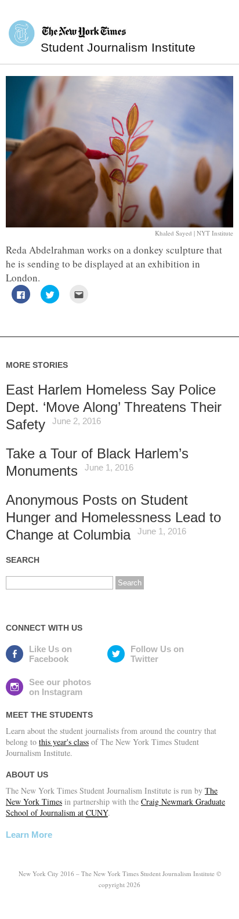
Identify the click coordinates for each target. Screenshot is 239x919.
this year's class (64, 741)
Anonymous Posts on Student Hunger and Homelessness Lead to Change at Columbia (113, 517)
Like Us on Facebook (50, 654)
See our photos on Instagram (60, 687)
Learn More (29, 835)
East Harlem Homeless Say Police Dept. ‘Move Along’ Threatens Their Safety (114, 407)
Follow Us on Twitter (157, 654)
